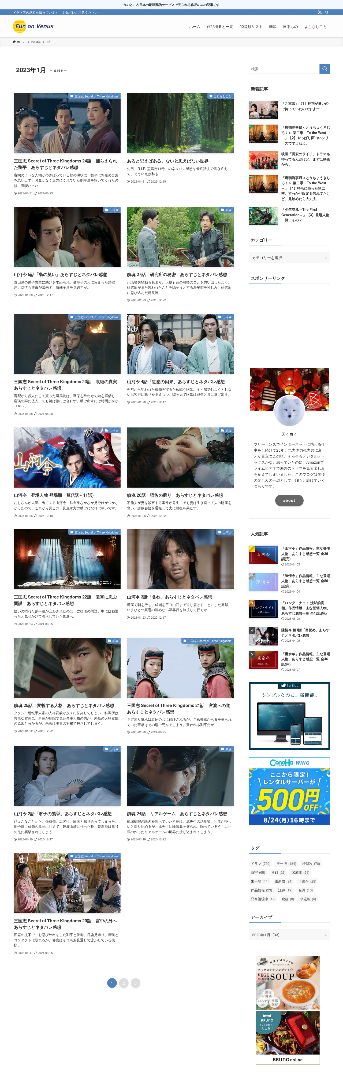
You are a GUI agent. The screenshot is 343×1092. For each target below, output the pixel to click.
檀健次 (311, 863)
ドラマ (260, 863)
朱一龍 (260, 881)
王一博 (286, 863)
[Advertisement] (289, 323)
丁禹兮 (307, 881)
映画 (288, 898)
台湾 (306, 890)
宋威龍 (300, 872)
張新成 (283, 881)
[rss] (319, 12)
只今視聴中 (263, 898)
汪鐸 (285, 890)
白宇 (258, 872)
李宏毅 (308, 898)
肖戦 (278, 872)
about (289, 500)
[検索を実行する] (324, 69)
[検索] (326, 12)
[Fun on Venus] (34, 26)
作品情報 (261, 890)
